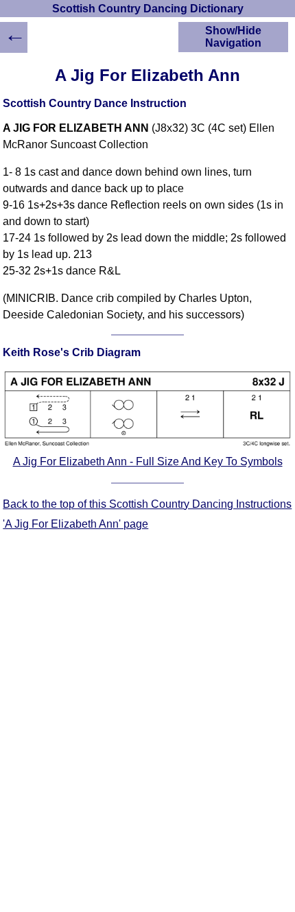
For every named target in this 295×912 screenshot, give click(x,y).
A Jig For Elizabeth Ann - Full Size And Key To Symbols (148, 461)
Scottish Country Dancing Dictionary (148, 8)
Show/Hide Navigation (233, 37)
